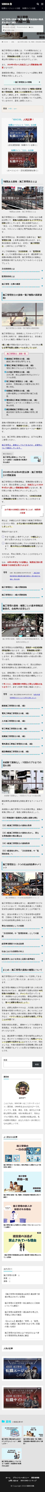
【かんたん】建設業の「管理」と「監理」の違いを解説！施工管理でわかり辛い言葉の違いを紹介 (22, 1324)
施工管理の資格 (9, 30)
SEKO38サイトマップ (28, 1481)
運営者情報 (35, 1478)
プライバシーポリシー (21, 1478)
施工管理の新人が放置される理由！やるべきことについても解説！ (22, 1226)
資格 (32, 27)
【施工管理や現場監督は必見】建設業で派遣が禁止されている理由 (22, 1256)
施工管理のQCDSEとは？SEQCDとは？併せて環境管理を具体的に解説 (22, 1334)
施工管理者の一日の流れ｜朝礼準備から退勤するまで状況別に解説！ (22, 1166)
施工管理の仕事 (12, 1275)
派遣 (7, 1278)
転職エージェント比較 (11, 8)
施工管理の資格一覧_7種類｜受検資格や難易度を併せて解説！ (22, 1196)
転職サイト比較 (28, 8)
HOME (6, 42)
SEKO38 (30, 1486)
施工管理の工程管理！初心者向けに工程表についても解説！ (22, 1304)
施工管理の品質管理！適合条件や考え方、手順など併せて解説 (22, 1313)
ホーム (8, 1478)
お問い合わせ (13, 1481)
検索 (5, 1060)
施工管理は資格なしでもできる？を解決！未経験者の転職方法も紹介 (15, 459)
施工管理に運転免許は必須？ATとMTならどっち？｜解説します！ (11, 1441)
